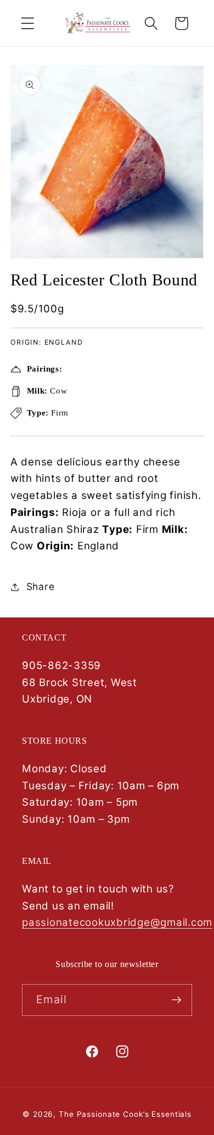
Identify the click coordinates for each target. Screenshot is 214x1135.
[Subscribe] (176, 1000)
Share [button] (40, 586)
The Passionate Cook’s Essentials (125, 1114)
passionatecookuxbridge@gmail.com (117, 922)
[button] (28, 23)
